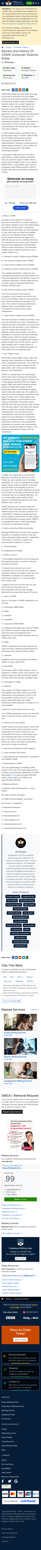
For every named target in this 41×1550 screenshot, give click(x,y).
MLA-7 (20, 977)
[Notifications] (36, 3)
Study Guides (7, 1437)
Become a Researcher (10, 1477)
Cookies (5, 1541)
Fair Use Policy (7, 1464)
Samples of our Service (12, 1215)
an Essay (20, 1199)
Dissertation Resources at (18, 1276)
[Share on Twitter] (16, 89)
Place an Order (20, 1340)
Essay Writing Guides (11, 1290)
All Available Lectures (11, 1233)
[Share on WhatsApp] (27, 89)
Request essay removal (12, 1112)
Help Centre (6, 1472)
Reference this (10, 83)
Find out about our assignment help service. (19, 24)
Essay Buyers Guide (11, 1283)
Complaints (6, 1468)
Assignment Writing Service (14, 1208)
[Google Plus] (16, 1481)
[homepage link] (3, 47)
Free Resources (8, 1441)
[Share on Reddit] (20, 89)
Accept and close (9, 42)
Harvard (29, 977)
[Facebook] (3, 1481)
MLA (12, 977)
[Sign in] (38, 3)
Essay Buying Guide (9, 1446)
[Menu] (3, 3)
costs (14, 775)
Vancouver (7, 981)
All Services (6, 1419)
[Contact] (33, 3)
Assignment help (8, 1415)
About (4, 1460)
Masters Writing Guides (12, 1293)
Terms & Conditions (9, 1533)
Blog (3, 1450)
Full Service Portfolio (11, 1218)
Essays (8, 47)
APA (5, 977)
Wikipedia (19, 981)
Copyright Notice (8, 1537)
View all (34, 1010)
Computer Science (21, 47)
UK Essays (9, 62)
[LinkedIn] (10, 1481)
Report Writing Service (12, 1205)
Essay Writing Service (10, 1402)
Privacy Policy (7, 1529)
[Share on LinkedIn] (23, 89)
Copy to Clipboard (10, 1001)
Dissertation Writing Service (13, 1406)
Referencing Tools (10, 1286)
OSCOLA (30, 981)
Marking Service (9, 1212)
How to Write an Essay (12, 1280)
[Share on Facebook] (13, 89)
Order (29, 3)
